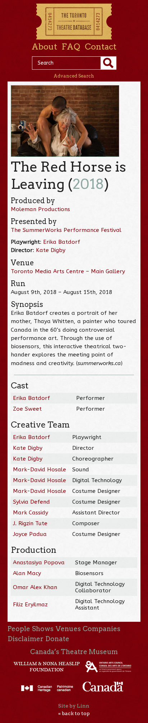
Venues (68, 629)
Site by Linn (73, 706)
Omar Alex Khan (35, 587)
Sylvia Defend (31, 502)
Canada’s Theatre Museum (74, 652)
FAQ (70, 47)
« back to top (74, 713)
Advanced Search (74, 76)
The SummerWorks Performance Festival (66, 230)
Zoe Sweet (27, 409)
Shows (43, 629)
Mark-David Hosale (39, 469)
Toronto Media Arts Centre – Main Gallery (68, 271)
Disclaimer (25, 639)
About (44, 47)
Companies (101, 629)
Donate (57, 639)
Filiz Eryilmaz (30, 604)
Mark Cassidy (30, 512)
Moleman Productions (40, 209)
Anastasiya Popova (39, 562)
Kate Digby (50, 250)
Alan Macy (27, 573)
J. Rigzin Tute (30, 523)
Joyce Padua (30, 534)
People (19, 629)
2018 (88, 184)
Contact (100, 47)
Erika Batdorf (61, 242)
